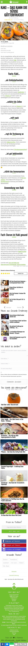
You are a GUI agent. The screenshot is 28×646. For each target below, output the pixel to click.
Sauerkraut (6, 563)
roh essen (14, 563)
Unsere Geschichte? (14, 594)
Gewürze (5, 559)
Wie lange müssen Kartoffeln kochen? (14, 610)
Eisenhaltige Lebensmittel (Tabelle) (14, 605)
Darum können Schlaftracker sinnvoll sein (16, 622)
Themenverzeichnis (14, 631)
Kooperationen (14, 597)
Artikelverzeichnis (14, 630)
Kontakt (14, 600)
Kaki (15, 60)
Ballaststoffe (22, 251)
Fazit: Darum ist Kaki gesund (7, 52)
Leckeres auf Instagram (13, 549)
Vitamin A (8, 95)
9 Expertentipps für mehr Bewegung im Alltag (14, 617)
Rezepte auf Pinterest (13, 545)
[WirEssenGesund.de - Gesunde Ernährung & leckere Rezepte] (14, 1)
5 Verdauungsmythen (20, 149)
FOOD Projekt (14, 596)
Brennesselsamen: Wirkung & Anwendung (14, 607)
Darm (13, 623)
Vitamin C (19, 106)
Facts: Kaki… (3, 48)
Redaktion (14, 599)
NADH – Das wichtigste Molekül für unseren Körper (14, 616)
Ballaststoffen (11, 142)
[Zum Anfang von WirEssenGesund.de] (14, 584)
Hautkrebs (21, 92)
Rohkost (21, 563)
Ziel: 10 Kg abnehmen (14, 611)
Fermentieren (13, 559)
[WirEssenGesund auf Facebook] (27, 1)
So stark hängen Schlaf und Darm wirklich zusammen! (14, 625)
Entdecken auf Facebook (12, 541)
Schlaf (3, 622)
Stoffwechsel (5, 181)
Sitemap (14, 633)
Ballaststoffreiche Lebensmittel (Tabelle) (14, 608)
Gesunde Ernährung (13, 18)
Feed (14, 634)
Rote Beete (6, 566)
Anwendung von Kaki (6, 50)
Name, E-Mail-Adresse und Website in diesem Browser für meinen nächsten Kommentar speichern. (14, 375)
